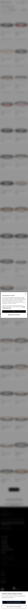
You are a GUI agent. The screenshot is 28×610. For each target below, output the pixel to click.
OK (14, 311)
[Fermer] (25, 293)
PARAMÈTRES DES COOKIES (14, 314)
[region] (14, 305)
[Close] (14, 588)
